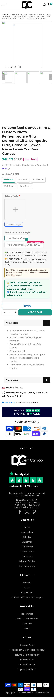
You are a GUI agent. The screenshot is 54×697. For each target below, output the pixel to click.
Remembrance (27, 566)
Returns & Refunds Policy (27, 654)
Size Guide (27, 623)
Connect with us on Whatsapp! (27, 597)
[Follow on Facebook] (20, 512)
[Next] (50, 77)
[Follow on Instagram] (27, 512)
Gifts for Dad (27, 546)
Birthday (27, 537)
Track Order (27, 613)
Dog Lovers (27, 556)
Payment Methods (27, 669)
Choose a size (11, 174)
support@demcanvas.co (27, 507)
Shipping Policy (27, 645)
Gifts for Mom (27, 551)
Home (5, 14)
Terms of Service (27, 664)
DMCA (27, 628)
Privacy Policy (27, 659)
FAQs (27, 587)
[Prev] (3, 77)
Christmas (27, 541)
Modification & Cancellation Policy (27, 649)
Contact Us (27, 592)
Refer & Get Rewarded (27, 618)
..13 (19, 67)
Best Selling (27, 532)
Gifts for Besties (27, 561)
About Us (27, 582)
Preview (27, 305)
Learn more (8, 402)
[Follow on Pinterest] (34, 512)
